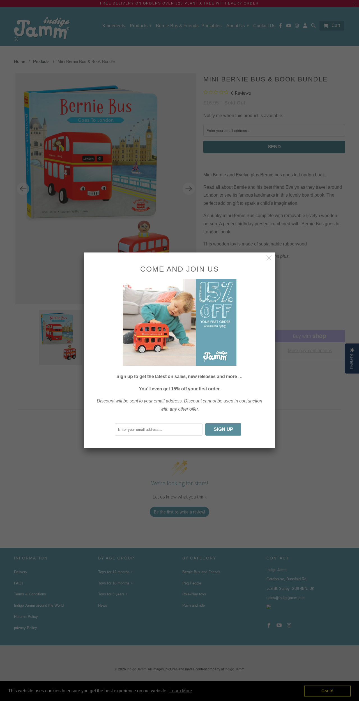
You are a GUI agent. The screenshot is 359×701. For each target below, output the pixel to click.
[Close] (269, 258)
